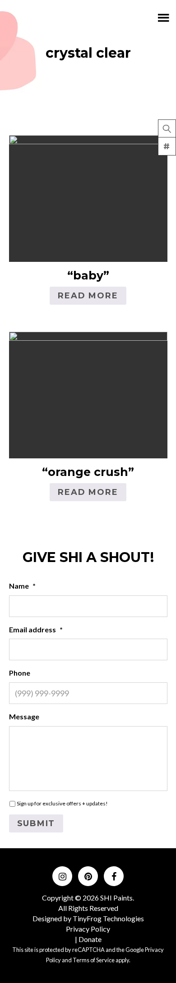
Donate (90, 939)
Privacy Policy (88, 928)
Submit (36, 823)
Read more (88, 296)
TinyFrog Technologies (108, 918)
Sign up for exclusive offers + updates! (62, 803)
